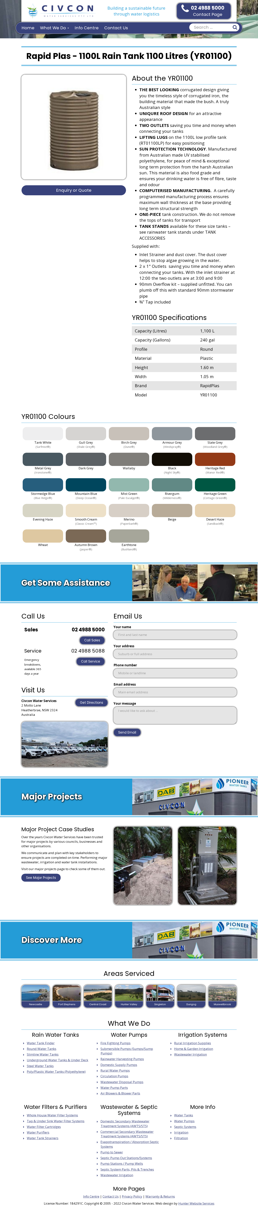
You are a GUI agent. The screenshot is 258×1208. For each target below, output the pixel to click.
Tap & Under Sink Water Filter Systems (55, 1121)
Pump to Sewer (111, 1152)
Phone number (125, 665)
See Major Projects (41, 877)
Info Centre (87, 28)
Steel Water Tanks (40, 1066)
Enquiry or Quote (73, 190)
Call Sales (92, 640)
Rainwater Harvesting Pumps (122, 1059)
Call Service (90, 661)
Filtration (181, 1138)
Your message (125, 703)
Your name (122, 627)
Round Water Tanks (41, 1049)
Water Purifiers (38, 1132)
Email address (125, 684)
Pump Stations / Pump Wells (121, 1163)
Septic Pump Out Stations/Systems (126, 1158)
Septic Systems (185, 1127)
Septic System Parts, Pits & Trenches (127, 1169)
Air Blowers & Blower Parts (120, 1093)
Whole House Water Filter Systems (52, 1115)
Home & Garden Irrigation (193, 1049)
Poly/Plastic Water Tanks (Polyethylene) (56, 1071)
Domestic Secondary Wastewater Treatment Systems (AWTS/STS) (124, 1123)
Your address (124, 646)
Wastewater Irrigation (190, 1054)
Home (28, 28)
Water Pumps (184, 1121)
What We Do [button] (53, 28)
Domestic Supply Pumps (118, 1065)
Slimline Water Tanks (43, 1054)
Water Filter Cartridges (44, 1127)
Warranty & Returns (160, 1196)
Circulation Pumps (114, 1076)
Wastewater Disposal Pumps (121, 1082)
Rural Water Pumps (115, 1070)
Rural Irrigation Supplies (192, 1043)
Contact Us (116, 28)
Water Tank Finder (41, 1043)
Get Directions (91, 702)
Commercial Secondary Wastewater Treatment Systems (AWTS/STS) (127, 1133)
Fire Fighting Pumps (115, 1043)
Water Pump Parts (114, 1087)
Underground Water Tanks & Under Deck (57, 1060)
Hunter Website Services (196, 1203)
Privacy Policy (132, 1196)
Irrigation (181, 1132)
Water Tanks (183, 1115)
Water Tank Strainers (42, 1138)
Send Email (127, 732)
